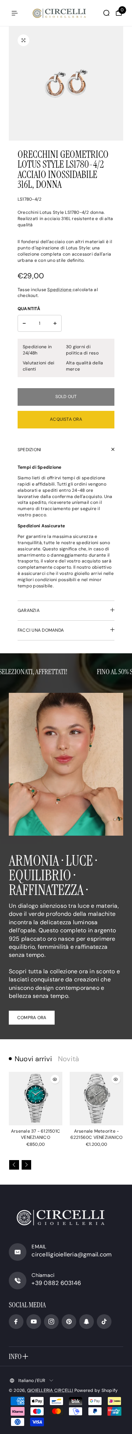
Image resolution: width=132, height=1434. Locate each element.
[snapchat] (86, 1321)
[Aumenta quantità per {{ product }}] (55, 323)
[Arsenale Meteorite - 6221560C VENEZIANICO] (96, 1098)
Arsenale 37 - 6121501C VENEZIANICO (35, 1134)
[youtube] (33, 1321)
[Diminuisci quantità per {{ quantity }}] (24, 323)
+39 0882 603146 (56, 1283)
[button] (14, 1165)
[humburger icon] (15, 13)
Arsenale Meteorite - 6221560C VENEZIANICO (96, 1134)
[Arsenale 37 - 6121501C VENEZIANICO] (35, 1098)
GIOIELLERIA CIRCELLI (50, 1390)
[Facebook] (16, 1321)
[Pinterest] (69, 1321)
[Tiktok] (104, 1321)
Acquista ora (66, 419)
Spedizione (60, 290)
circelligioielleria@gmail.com (71, 1254)
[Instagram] (51, 1321)
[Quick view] (55, 1079)
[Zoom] (23, 40)
